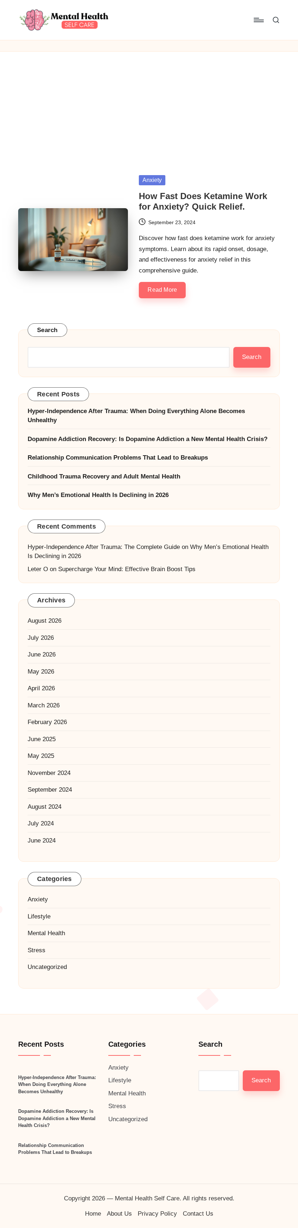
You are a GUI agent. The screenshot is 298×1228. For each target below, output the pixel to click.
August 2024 (44, 806)
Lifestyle (39, 916)
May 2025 (41, 755)
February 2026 (47, 722)
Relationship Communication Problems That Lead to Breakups (118, 457)
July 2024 (41, 823)
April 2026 (41, 688)
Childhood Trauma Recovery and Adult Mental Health (104, 476)
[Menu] (258, 20)
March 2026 (44, 705)
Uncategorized (47, 967)
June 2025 (42, 739)
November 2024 (49, 772)
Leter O (38, 569)
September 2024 (50, 789)
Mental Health (46, 933)
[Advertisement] (149, 106)
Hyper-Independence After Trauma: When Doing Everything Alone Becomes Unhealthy (136, 416)
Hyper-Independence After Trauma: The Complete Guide (104, 547)
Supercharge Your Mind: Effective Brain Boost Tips (127, 569)
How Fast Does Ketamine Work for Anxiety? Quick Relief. (203, 201)
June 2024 (42, 840)
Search (47, 330)
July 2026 (41, 637)
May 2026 (41, 671)
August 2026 (44, 620)
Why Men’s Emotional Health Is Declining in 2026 (98, 495)
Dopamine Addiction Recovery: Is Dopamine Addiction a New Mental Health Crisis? (147, 439)
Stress (36, 950)
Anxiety (152, 180)
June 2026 (42, 654)
